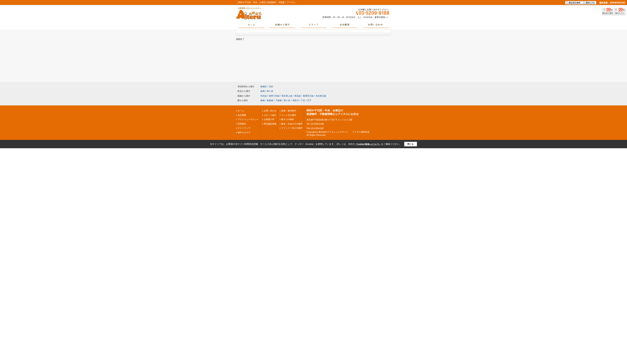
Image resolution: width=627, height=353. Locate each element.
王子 (309, 100)
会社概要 (242, 115)
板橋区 (263, 86)
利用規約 (242, 124)
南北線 (297, 96)
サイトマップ (244, 128)
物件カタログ (244, 132)
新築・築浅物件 (288, 110)
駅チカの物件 (287, 119)
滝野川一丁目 (298, 100)
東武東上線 (287, 96)
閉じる (410, 144)
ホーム (241, 110)
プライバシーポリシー (248, 119)
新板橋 (270, 100)
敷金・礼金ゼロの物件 (292, 124)
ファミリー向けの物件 (292, 128)
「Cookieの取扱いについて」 (368, 144)
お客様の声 (269, 119)
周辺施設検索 (270, 124)
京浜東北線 (321, 96)
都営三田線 (274, 96)
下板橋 (278, 100)
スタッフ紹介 (270, 115)
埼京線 (263, 96)
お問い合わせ (270, 110)
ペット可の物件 (288, 115)
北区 (271, 86)
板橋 (262, 91)
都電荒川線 (308, 96)
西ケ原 (270, 91)
